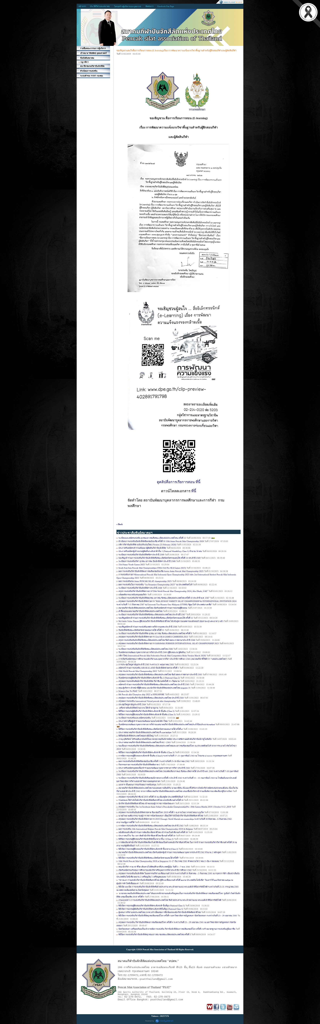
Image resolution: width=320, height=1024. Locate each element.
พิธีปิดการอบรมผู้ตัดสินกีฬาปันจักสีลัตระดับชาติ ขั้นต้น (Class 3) (146, 711)
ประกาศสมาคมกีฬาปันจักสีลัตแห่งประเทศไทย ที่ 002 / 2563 (145, 742)
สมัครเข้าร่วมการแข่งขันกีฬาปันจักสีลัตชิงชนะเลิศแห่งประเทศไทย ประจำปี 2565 (154, 684)
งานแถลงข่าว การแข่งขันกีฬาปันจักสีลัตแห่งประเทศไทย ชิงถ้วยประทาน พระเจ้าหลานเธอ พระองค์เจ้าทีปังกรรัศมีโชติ (170, 900)
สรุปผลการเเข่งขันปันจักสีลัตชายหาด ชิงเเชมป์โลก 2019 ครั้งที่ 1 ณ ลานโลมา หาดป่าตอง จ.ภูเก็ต (161, 812)
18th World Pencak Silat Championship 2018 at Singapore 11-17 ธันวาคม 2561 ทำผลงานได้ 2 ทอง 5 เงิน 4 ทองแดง (169, 861)
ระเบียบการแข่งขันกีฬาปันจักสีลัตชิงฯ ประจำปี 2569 (141, 554)
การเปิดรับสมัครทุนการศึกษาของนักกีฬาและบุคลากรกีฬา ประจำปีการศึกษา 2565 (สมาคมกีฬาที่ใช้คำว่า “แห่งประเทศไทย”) (173, 659)
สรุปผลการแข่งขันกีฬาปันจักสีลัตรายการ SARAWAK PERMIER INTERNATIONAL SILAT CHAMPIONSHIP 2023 (169, 643)
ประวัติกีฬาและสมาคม (100, 6)
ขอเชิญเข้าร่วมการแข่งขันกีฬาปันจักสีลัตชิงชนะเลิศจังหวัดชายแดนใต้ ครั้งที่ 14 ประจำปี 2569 (160, 558)
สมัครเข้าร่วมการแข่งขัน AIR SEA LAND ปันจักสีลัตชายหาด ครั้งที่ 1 (149, 668)
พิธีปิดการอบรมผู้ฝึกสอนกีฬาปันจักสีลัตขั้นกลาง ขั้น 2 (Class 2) (146, 839)
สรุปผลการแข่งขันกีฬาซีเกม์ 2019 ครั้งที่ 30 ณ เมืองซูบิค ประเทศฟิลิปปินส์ (151, 797)
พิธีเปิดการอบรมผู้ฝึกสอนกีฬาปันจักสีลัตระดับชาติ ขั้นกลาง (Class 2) (148, 849)
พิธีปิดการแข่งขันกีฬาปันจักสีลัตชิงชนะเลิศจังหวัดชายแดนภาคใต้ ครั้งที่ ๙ (151, 729)
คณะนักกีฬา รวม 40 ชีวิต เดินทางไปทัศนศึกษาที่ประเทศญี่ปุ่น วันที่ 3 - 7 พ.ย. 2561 (154, 867)
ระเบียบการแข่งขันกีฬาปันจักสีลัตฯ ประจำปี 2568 (140, 588)
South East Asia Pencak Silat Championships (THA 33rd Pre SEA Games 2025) (152, 568)
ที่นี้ (193, 491)
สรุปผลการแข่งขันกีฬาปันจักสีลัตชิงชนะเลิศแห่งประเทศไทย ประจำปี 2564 (151, 698)
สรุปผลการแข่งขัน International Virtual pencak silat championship (147, 701)
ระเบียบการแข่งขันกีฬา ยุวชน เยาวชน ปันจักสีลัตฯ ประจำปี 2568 (147, 561)
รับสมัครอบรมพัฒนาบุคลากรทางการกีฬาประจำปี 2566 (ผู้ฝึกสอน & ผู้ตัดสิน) (152, 652)
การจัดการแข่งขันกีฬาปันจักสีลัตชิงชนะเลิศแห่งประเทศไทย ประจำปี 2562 (151, 826)
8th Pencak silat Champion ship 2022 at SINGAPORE (141, 694)
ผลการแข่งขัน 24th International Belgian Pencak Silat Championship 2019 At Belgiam (156, 829)
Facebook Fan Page (165, 6)
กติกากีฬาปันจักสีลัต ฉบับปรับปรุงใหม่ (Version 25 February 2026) (147, 544)
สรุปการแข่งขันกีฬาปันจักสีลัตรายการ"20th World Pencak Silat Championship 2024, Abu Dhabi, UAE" (163, 591)
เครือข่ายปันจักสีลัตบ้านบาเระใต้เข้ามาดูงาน (138, 708)
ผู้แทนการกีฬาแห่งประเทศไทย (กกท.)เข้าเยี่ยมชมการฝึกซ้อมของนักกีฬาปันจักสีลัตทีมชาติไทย (160, 912)
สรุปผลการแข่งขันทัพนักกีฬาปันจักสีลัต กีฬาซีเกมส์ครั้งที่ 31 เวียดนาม (149, 681)
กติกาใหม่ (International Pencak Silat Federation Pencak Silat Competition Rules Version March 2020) (162, 655)
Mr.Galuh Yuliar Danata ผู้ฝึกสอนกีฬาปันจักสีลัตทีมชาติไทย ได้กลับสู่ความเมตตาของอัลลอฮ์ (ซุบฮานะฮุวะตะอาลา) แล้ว (171, 621)
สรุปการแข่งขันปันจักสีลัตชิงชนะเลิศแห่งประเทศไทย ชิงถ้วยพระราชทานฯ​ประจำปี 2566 (157, 640)
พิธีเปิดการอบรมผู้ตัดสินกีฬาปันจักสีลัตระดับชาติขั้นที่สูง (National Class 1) (151, 909)
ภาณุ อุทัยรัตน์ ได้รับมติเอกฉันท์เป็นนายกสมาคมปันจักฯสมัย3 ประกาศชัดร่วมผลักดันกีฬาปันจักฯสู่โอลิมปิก (165, 739)
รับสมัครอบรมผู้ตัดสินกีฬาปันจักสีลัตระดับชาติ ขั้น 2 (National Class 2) (149, 678)
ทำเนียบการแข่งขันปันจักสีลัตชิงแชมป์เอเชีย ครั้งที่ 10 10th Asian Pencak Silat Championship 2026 (161, 541)
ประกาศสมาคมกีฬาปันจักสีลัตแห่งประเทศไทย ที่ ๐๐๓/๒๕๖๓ (145, 732)
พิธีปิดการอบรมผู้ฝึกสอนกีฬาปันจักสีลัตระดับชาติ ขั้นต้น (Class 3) (147, 714)
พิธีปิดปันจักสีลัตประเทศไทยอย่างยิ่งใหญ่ (136, 736)
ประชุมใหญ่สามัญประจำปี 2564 (132, 704)
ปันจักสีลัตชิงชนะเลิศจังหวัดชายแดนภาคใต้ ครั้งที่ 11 (141, 630)
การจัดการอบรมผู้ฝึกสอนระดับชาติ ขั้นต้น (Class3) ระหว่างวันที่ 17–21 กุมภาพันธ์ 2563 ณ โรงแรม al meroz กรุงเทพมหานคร (173, 756)
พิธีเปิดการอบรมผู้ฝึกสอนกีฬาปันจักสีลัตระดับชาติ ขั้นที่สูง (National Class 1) (152, 905)
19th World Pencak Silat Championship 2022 (138, 671)
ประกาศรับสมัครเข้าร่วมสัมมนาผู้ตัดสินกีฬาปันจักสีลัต (142, 548)
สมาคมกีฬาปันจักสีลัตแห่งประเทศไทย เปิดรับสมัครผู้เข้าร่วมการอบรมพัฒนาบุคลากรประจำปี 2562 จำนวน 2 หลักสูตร (170, 852)
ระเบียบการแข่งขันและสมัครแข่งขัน (135, 718)
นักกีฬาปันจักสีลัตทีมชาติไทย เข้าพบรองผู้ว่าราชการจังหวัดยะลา (147, 803)
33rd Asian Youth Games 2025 (132, 564)
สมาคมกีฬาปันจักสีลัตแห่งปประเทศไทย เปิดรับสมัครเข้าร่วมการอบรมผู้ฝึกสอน (153, 608)
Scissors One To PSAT (128, 691)
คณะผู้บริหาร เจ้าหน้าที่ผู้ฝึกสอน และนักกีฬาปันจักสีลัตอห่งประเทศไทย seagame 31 (155, 688)
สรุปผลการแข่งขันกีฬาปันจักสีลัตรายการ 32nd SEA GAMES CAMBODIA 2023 (153, 637)
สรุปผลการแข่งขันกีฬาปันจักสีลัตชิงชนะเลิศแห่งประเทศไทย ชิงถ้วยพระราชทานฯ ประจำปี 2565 (160, 674)
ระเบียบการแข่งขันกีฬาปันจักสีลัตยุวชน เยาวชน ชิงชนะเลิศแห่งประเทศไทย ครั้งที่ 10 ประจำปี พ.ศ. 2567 (164, 598)
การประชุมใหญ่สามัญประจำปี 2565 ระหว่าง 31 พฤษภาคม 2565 (146, 664)
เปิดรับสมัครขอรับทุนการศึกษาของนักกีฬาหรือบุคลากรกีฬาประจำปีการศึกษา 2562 (155, 870)
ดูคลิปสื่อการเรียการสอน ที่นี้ (178, 482)
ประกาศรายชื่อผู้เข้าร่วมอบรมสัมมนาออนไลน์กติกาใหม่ (143, 721)
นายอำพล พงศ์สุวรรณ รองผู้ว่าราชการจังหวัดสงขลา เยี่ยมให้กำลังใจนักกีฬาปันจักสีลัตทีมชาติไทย (161, 816)
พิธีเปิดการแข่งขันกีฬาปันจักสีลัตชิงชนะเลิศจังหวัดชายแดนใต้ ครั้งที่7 (149, 858)
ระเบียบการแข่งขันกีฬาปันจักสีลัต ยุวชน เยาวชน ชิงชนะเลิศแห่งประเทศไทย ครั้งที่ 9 (155, 633)
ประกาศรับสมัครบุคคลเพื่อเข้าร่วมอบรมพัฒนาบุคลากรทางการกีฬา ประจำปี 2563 (154, 768)
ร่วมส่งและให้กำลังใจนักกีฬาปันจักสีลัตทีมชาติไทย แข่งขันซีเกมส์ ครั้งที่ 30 (151, 800)
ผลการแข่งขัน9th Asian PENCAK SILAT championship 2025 (145, 581)
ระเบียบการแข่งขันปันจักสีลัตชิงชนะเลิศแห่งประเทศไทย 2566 (146, 649)
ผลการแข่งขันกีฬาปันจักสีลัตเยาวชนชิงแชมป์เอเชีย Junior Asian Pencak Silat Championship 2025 (161, 571)
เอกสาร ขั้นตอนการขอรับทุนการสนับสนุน (137, 784)
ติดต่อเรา (150, 6)
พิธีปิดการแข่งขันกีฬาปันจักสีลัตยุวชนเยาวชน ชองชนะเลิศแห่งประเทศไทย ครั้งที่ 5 (155, 934)
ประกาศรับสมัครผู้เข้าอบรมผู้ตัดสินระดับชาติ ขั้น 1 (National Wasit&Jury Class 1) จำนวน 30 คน (160, 551)
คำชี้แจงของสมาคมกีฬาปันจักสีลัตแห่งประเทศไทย (140, 611)
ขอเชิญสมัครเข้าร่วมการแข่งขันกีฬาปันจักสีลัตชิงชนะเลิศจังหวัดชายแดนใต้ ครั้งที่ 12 (156, 618)
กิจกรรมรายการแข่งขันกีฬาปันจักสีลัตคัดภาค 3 (139, 764)
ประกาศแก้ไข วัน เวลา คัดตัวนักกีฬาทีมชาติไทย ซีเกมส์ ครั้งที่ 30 (147, 836)
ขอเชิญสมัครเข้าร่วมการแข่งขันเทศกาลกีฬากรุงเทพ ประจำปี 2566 (148, 627)
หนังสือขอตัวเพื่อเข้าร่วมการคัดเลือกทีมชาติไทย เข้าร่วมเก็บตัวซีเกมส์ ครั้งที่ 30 (153, 832)
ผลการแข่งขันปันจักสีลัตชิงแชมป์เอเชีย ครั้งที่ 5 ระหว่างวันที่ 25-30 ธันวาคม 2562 (154, 761)
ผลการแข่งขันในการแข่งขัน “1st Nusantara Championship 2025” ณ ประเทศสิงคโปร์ (156, 584)
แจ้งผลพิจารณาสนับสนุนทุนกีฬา (133, 594)
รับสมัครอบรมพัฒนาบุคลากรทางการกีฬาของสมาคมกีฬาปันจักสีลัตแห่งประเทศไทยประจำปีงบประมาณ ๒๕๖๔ (167, 724)
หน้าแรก (82, 6)
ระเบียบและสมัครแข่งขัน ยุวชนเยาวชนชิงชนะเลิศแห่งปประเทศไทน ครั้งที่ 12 (152, 538)
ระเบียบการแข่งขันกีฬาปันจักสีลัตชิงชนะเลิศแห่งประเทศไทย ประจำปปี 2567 (152, 614)
